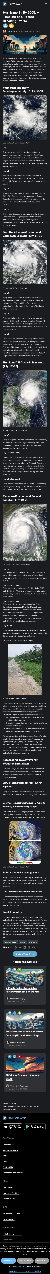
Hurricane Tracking (11, 1193)
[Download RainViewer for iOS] (12, 1126)
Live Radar (7, 1187)
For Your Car (8, 1145)
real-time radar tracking (12, 471)
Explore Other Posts (25, 954)
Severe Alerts (9, 1199)
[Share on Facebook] (15, 948)
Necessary (15, 1266)
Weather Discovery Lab (13, 1172)
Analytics (25, 1266)
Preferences (36, 1266)
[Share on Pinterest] (29, 948)
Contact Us (8, 1167)
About (5, 1161)
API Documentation (11, 1213)
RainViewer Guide (10, 1150)
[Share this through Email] (33, 948)
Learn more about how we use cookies (25, 1271)
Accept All (8, 1260)
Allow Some (25, 1260)
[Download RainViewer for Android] (35, 1126)
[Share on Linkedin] (24, 948)
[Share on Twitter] (20, 948)
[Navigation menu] (45, 4)
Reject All (41, 1260)
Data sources (9, 1219)
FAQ (5, 1156)
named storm (29, 723)
